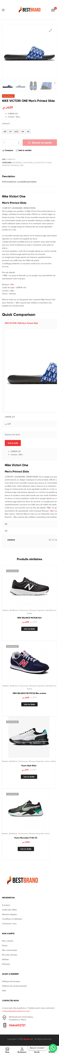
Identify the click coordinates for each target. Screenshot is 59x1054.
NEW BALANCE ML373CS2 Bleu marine (29, 693)
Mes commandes (9, 950)
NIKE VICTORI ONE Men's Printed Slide (21, 323)
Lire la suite (13, 443)
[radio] (5, 131)
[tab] (29, 176)
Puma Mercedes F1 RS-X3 (25, 838)
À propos (6, 905)
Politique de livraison (11, 981)
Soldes (29, 613)
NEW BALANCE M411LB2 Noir (29, 617)
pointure (6, 123)
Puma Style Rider (28, 765)
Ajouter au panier (42, 142)
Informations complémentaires (19, 181)
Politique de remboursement (14, 986)
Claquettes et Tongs (42, 163)
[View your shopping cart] (53, 9)
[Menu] (5, 10)
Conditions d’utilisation (12, 919)
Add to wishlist (24, 150)
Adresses (6, 964)
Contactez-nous (9, 923)
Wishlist (5, 959)
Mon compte (7, 941)
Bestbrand (28, 1039)
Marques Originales (10, 165)
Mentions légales (9, 914)
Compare (9, 150)
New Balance (51, 610)
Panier (5, 945)
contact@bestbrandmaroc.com (16, 1011)
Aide (4, 990)
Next (55, 83)
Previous (55, 88)
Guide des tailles (9, 909)
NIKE (21, 165)
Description (8, 176)
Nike (12, 284)
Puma (47, 761)
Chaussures (28, 163)
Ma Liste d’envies (9, 955)
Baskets (6, 610)
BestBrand (17, 163)
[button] (53, 1048)
